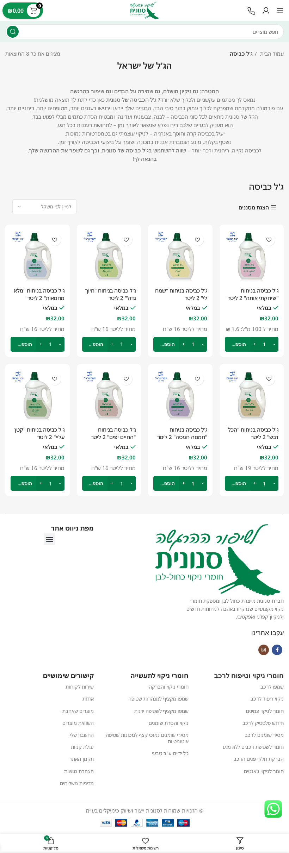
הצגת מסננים (254, 208)
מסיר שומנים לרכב (264, 735)
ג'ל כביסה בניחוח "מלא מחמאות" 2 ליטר (39, 294)
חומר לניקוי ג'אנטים (264, 771)
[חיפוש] (13, 32)
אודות (88, 698)
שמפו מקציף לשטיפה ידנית (161, 711)
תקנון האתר (81, 758)
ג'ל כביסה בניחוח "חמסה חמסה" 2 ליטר (182, 433)
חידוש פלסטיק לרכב (263, 723)
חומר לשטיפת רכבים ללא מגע (253, 747)
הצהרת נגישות (79, 771)
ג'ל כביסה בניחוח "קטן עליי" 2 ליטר (39, 433)
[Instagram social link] (263, 650)
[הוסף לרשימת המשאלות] (126, 239)
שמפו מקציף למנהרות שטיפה (158, 698)
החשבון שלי (82, 735)
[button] (49, 539)
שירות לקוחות (80, 686)
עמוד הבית (271, 53)
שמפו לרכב (272, 686)
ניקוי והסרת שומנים (169, 723)
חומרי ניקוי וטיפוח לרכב (249, 675)
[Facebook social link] (277, 650)
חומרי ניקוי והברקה (169, 686)
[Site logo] (144, 9)
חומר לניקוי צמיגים (265, 711)
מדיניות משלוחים (77, 783)
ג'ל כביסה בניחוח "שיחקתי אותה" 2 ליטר (253, 294)
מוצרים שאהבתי (77, 711)
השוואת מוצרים (78, 723)
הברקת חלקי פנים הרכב (259, 758)
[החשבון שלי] (266, 11)
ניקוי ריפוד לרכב (267, 698)
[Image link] (251, 10)
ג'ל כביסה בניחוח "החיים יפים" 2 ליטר (113, 433)
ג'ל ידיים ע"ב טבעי (170, 753)
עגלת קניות (82, 747)
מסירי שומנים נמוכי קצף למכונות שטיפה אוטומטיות (147, 738)
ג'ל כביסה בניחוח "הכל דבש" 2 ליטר (253, 433)
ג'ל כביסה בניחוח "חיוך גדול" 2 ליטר (110, 294)
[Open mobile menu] (280, 11)
